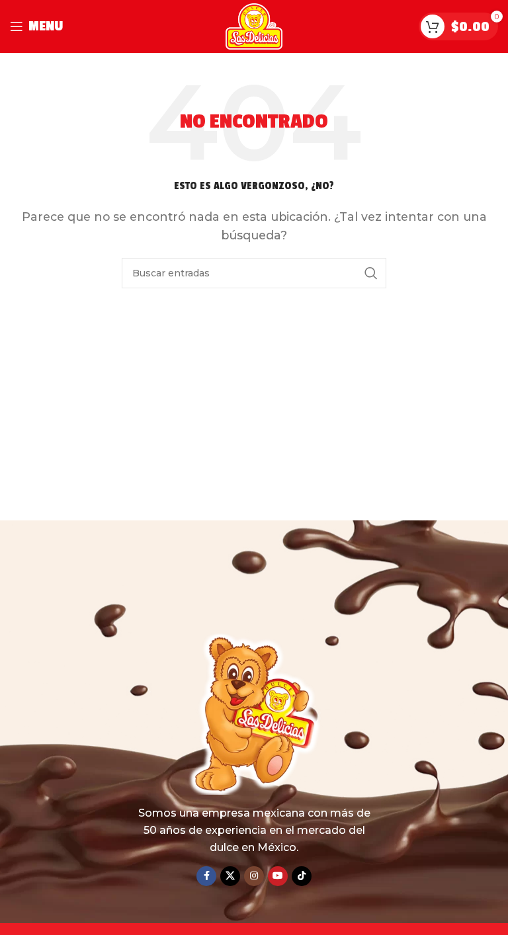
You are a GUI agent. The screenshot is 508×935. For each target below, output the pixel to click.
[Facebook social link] (206, 876)
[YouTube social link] (278, 876)
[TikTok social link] (302, 876)
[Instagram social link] (254, 876)
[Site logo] (254, 25)
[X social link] (230, 876)
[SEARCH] (371, 273)
